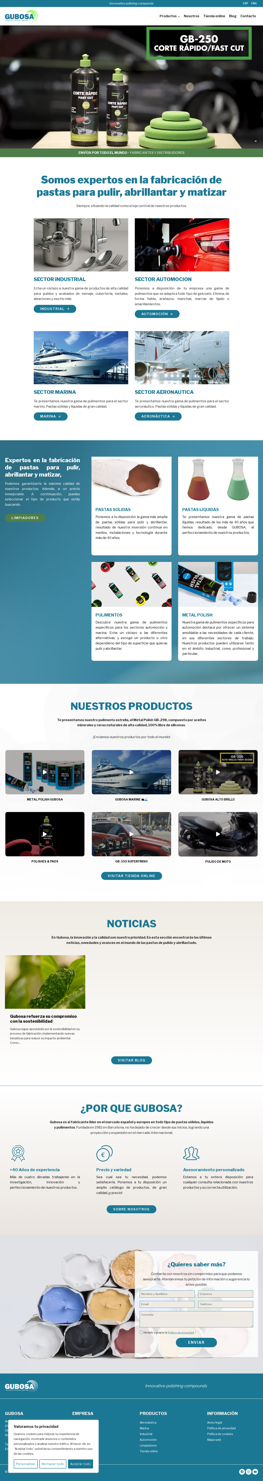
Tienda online (214, 16)
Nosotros (191, 16)
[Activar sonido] (255, 141)
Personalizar (25, 1464)
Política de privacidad (181, 1332)
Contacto (248, 16)
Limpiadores (148, 1445)
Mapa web (214, 1439)
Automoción (148, 1439)
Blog (232, 16)
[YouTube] (255, 1472)
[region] (53, 1446)
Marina (144, 1428)
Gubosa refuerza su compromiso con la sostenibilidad (43, 1019)
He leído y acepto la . (170, 1332)
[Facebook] (242, 1472)
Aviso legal (214, 1422)
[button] (44, 772)
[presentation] (45, 982)
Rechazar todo (53, 1464)
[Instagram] (248, 1472)
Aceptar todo (80, 1464)
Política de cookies (220, 1434)
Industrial (146, 1434)
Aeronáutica (148, 1422)
